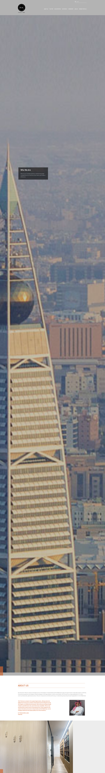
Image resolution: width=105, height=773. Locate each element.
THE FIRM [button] (51, 8)
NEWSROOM (70, 8)
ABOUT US (46, 8)
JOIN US (76, 8)
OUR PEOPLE (64, 8)
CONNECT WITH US (82, 8)
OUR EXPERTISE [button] (57, 8)
